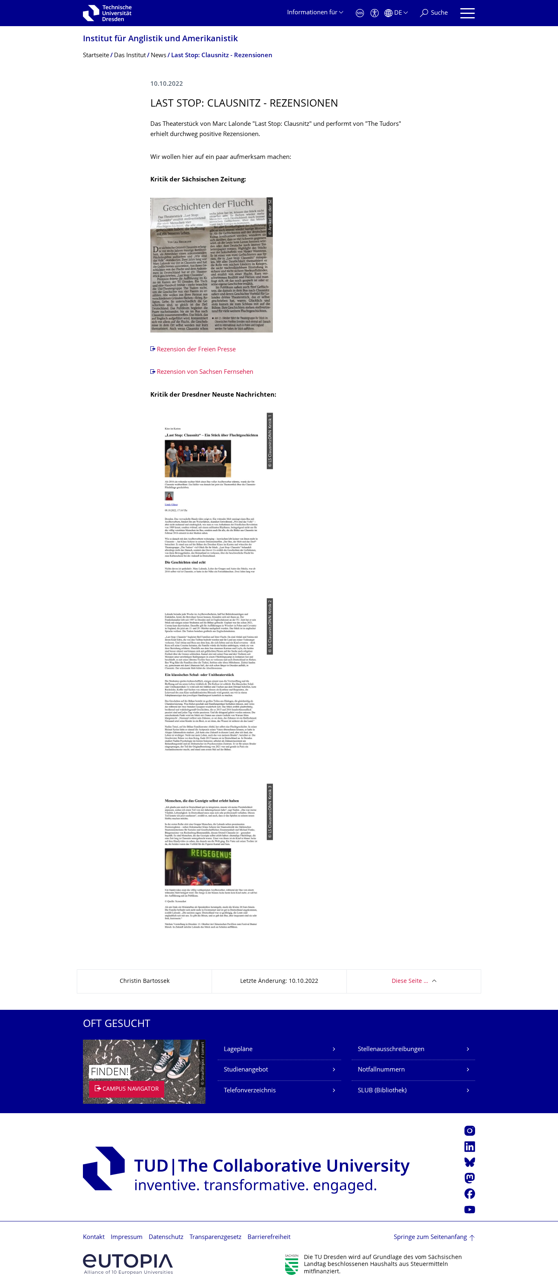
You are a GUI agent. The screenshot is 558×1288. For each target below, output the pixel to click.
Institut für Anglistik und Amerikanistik (160, 39)
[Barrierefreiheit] (374, 13)
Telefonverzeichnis (250, 1091)
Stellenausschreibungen (391, 1050)
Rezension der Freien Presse (196, 350)
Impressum (127, 1237)
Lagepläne (238, 1050)
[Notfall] (359, 13)
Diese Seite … (410, 981)
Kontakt (94, 1237)
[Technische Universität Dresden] (107, 13)
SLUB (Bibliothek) (382, 1091)
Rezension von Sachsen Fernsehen (205, 372)
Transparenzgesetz (215, 1237)
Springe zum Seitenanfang (430, 1237)
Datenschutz (166, 1237)
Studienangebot (246, 1070)
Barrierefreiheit (269, 1237)
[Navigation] (467, 13)
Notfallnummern (381, 1070)
